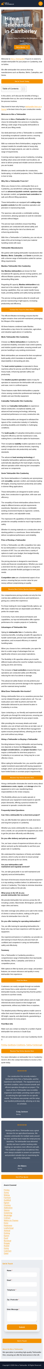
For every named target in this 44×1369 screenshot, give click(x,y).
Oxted (6, 1253)
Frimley (4, 1045)
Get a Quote (20, 47)
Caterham (7, 1251)
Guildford (7, 1200)
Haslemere (8, 1225)
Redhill (6, 1246)
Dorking (7, 1233)
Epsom (6, 1236)
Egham (6, 1203)
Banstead (7, 1241)
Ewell (6, 1238)
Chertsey (7, 1205)
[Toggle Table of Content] (22, 89)
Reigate (7, 1243)
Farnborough (37, 1045)
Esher (6, 1223)
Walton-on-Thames (11, 1220)
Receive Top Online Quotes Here (22, 777)
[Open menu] (40, 3)
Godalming (8, 1213)
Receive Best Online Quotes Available (22, 589)
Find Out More (22, 980)
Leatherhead (8, 1228)
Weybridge (8, 1215)
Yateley (29, 1045)
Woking (7, 1195)
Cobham (7, 1218)
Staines (7, 1210)
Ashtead (7, 1231)
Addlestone (8, 1208)
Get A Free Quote (22, 1177)
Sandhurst (11, 1045)
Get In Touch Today (22, 81)
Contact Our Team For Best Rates (22, 309)
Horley (6, 1248)
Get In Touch (22, 1341)
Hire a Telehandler (18, 59)
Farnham (7, 1198)
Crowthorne (20, 1045)
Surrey (6, 1192)
